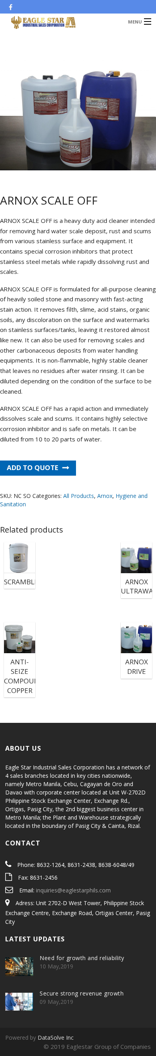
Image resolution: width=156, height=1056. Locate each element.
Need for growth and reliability (82, 958)
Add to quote (32, 467)
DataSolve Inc (56, 1037)
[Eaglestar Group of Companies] (61, 21)
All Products (78, 496)
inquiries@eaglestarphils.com (73, 890)
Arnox (104, 496)
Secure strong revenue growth (82, 993)
